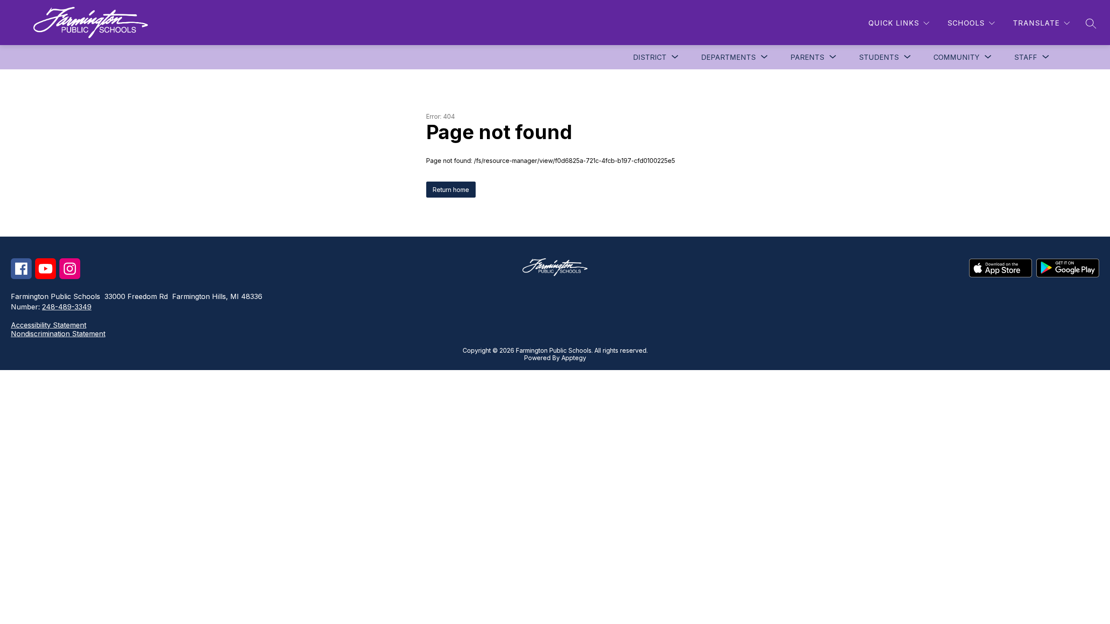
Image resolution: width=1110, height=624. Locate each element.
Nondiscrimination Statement (58, 333)
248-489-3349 (66, 306)
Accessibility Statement (48, 325)
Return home (451, 189)
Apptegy (574, 357)
